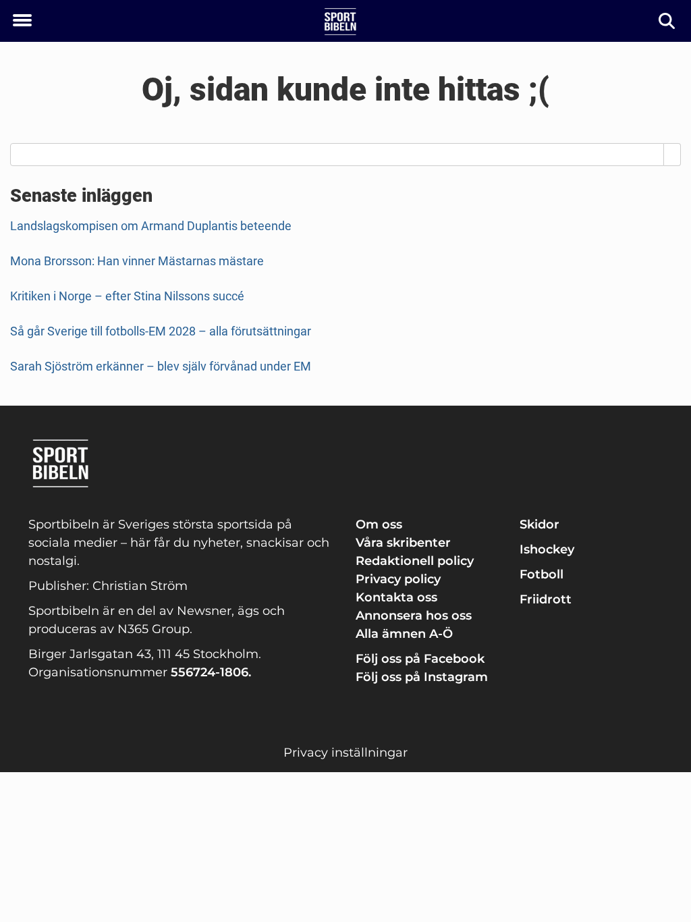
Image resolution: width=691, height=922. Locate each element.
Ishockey (547, 549)
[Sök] (668, 21)
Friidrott (546, 599)
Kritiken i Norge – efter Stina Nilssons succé (127, 296)
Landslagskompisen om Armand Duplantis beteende (151, 226)
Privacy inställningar (345, 752)
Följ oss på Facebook (420, 658)
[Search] (672, 154)
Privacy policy (398, 579)
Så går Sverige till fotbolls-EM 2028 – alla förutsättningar (160, 331)
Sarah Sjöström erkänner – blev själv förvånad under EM (160, 366)
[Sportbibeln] (340, 21)
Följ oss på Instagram (422, 677)
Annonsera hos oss (414, 615)
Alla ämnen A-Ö (404, 633)
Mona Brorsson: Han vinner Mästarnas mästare (137, 261)
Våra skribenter (403, 542)
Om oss (379, 524)
